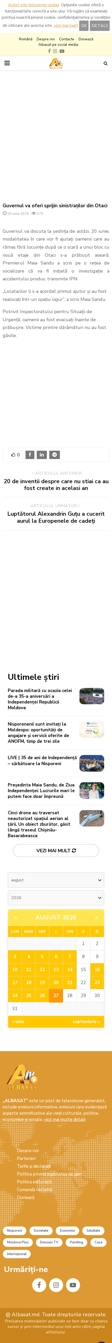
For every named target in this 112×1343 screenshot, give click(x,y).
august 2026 (56, 917)
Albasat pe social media (58, 44)
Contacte (66, 39)
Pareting (76, 1242)
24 (14, 996)
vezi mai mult (66, 25)
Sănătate (93, 1230)
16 (97, 970)
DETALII (100, 26)
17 (14, 983)
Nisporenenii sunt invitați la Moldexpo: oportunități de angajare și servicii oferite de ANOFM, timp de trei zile (38, 732)
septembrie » (86, 1022)
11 (28, 970)
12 (42, 970)
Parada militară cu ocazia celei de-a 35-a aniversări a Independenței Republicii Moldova (40, 699)
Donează (86, 39)
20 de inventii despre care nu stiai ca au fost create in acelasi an (56, 484)
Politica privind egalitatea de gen (49, 1174)
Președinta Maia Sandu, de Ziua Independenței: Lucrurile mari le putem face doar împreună (41, 790)
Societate (41, 1230)
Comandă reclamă (34, 1190)
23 (97, 983)
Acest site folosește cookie (33, 5)
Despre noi (46, 39)
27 (56, 996)
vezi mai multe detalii (64, 1119)
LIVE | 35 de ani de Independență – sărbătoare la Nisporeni (42, 760)
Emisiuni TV (49, 1242)
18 (28, 983)
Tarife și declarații (34, 1166)
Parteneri (26, 1158)
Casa (98, 1242)
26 (42, 996)
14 (69, 970)
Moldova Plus (18, 1242)
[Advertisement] (56, 136)
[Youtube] (73, 1285)
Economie (67, 1230)
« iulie (18, 1022)
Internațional (17, 1254)
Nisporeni (14, 1230)
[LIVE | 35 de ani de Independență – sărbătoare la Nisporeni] (91, 763)
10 (14, 970)
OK (84, 26)
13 (56, 970)
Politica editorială (34, 1182)
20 (56, 983)
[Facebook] (39, 1285)
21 (69, 983)
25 (28, 996)
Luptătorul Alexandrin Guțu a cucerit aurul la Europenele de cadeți (56, 517)
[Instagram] (56, 1285)
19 (42, 983)
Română (25, 39)
